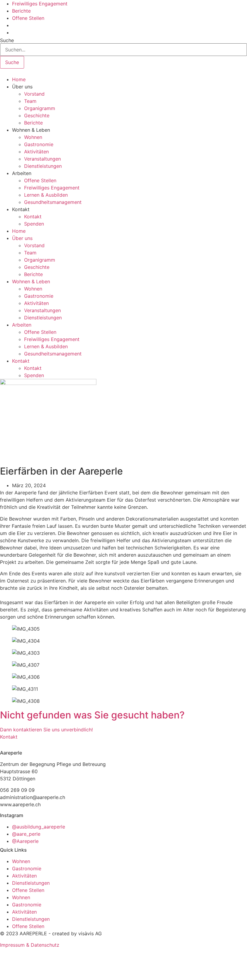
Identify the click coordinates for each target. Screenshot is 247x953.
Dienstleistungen (43, 166)
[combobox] (123, 49)
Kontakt (33, 217)
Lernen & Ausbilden (46, 195)
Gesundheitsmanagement (53, 202)
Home (19, 79)
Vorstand (34, 94)
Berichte (33, 123)
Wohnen (33, 137)
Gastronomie (38, 144)
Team (30, 101)
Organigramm (39, 108)
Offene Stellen (40, 180)
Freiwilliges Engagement (52, 188)
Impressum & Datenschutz (29, 945)
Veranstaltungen (42, 159)
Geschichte (36, 115)
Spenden (34, 224)
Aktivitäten (36, 152)
